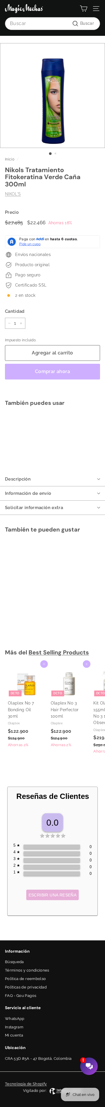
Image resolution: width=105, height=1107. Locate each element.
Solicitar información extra (34, 507)
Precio (12, 212)
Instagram (14, 1027)
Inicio (9, 159)
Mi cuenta (14, 1035)
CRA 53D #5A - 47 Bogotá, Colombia (38, 1058)
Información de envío (28, 493)
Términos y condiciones (27, 970)
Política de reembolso (25, 979)
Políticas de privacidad (26, 987)
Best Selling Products (59, 652)
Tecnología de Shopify (26, 1084)
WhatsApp (14, 1018)
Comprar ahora (52, 371)
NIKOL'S (13, 194)
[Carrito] (83, 8)
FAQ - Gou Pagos (20, 995)
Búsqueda (14, 962)
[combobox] (52, 23)
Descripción (18, 479)
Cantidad (15, 311)
